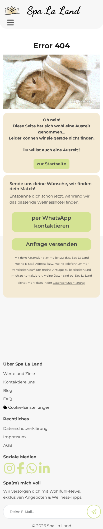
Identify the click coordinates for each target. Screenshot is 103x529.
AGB (7, 445)
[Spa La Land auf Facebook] (20, 471)
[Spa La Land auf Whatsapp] (31, 471)
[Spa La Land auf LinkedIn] (44, 471)
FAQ (7, 398)
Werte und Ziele (19, 373)
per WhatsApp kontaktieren (51, 222)
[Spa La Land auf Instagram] (9, 471)
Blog (7, 390)
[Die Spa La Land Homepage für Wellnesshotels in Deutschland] (43, 10)
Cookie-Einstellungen (28, 407)
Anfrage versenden (51, 244)
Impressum (14, 436)
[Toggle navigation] (10, 23)
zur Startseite (51, 163)
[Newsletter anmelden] (94, 512)
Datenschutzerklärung (69, 283)
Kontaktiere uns (19, 381)
